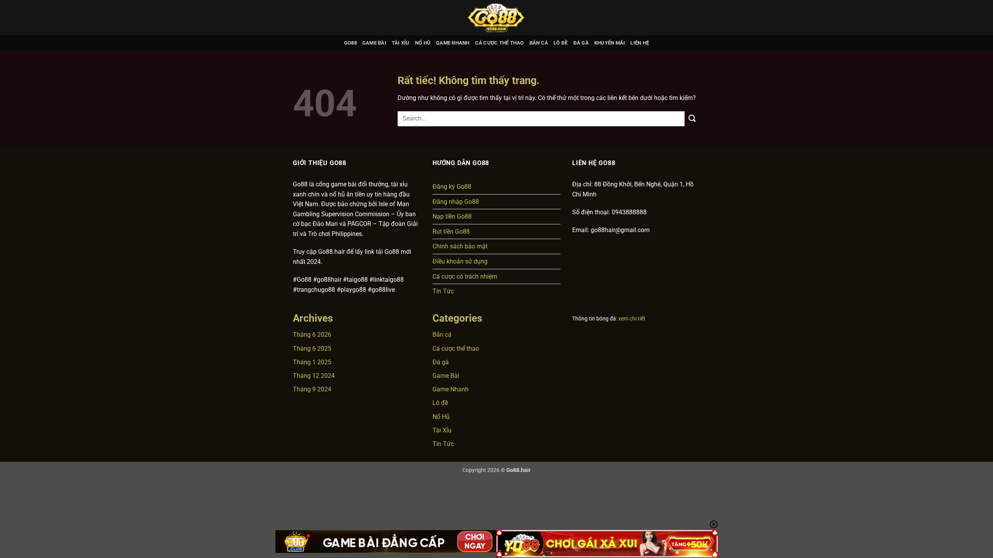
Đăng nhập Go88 (455, 201)
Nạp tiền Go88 (452, 216)
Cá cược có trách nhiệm (464, 276)
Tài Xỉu (401, 43)
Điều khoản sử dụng (460, 261)
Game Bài (374, 43)
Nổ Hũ (423, 43)
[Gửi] (692, 118)
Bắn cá (538, 43)
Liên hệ (639, 43)
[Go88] (496, 17)
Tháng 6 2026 (312, 334)
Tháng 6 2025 (312, 348)
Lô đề (560, 43)
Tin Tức (443, 291)
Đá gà (581, 43)
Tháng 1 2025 (312, 362)
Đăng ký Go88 (451, 186)
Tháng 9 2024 (312, 389)
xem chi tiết (631, 318)
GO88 (350, 43)
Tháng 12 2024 (314, 375)
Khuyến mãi (609, 43)
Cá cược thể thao (499, 43)
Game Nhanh (453, 43)
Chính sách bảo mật (460, 246)
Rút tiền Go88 (451, 231)
